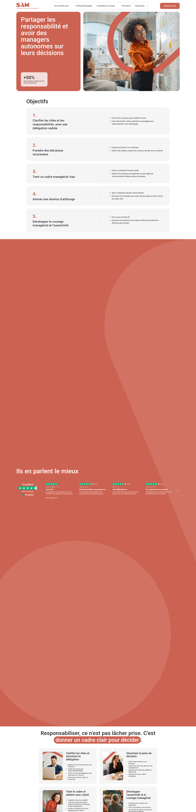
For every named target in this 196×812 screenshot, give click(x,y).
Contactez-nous (169, 6)
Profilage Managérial (84, 6)
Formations (126, 6)
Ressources (140, 6)
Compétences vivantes (106, 6)
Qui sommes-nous (61, 6)
